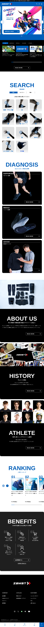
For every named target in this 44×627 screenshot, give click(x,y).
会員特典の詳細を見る (22, 563)
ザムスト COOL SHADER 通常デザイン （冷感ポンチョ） (17, 493)
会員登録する (18, 560)
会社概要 (4, 595)
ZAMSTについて (5, 598)
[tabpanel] (22, 20)
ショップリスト (33, 598)
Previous (2, 22)
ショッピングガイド (34, 595)
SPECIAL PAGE (9, 31)
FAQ (31, 600)
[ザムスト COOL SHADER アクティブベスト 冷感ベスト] (31, 484)
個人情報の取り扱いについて (5, 619)
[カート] (41, 4)
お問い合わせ (33, 603)
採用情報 (4, 603)
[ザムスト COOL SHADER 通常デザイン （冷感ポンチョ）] (18, 484)
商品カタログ (18, 595)
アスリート (4, 600)
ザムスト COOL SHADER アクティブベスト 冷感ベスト (31, 493)
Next (42, 22)
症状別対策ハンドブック (21, 598)
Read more (19, 67)
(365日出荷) (24, 0)
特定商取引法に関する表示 (14, 619)
